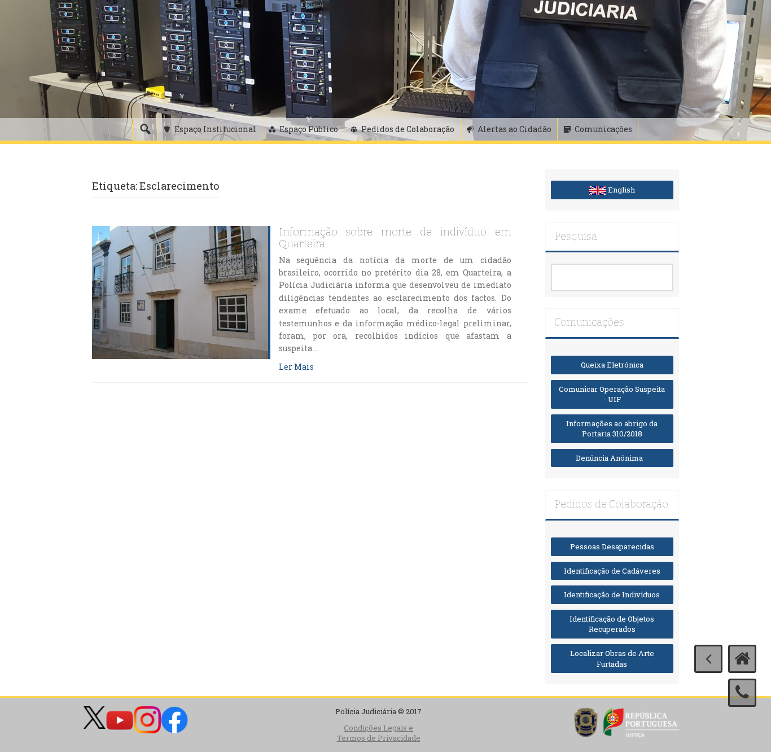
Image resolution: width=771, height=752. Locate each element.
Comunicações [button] (603, 129)
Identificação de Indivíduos (612, 594)
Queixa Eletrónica (612, 365)
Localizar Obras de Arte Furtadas (612, 658)
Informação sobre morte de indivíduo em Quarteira (395, 238)
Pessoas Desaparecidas (612, 546)
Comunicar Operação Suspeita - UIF (612, 394)
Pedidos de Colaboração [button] (407, 129)
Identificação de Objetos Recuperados (612, 624)
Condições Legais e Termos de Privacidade (378, 733)
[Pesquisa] (145, 129)
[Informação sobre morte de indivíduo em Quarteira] (180, 291)
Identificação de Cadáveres (612, 571)
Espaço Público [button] (308, 129)
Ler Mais (296, 366)
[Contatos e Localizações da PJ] (742, 693)
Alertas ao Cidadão (514, 129)
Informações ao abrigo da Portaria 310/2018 (612, 428)
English (620, 190)
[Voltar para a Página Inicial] (742, 659)
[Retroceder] (708, 659)
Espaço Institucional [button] (215, 129)
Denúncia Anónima (612, 458)
